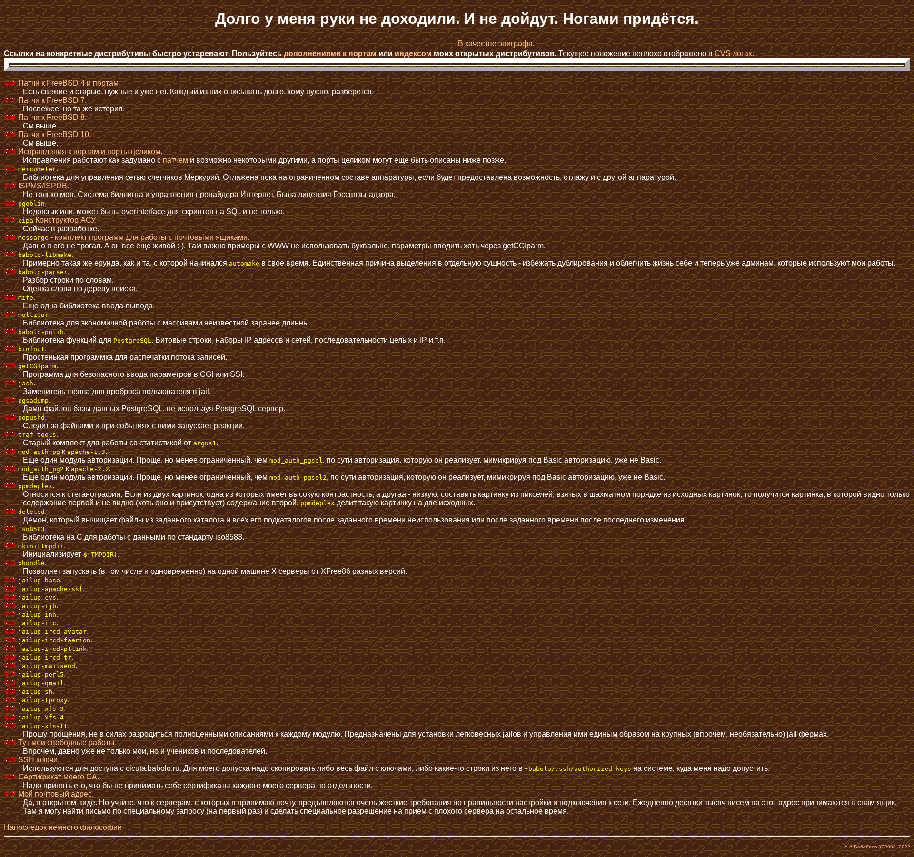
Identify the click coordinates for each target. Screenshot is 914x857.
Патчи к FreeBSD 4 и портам (67, 83)
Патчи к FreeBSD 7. (51, 100)
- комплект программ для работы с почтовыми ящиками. (133, 237)
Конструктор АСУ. (57, 220)
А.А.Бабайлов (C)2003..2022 (877, 846)
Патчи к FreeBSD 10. (53, 134)
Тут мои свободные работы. (66, 743)
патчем (175, 160)
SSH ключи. (38, 760)
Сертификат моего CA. (57, 777)
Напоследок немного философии (63, 827)
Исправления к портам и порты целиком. (89, 152)
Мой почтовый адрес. (55, 794)
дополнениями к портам (330, 53)
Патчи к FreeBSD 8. (51, 117)
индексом (413, 53)
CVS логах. (734, 53)
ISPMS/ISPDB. (42, 186)
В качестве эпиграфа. (496, 43)
